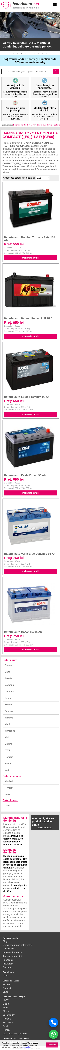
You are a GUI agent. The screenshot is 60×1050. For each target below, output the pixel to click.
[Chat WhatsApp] (53, 1034)
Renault (7, 1018)
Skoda (6, 1011)
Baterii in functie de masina (24, 125)
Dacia (6, 1004)
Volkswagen (9, 1015)
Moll (7, 737)
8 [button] (42, 53)
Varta (7, 770)
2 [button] (17, 53)
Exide (8, 698)
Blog (5, 941)
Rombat (9, 757)
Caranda (9, 685)
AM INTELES (52, 1045)
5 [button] (30, 53)
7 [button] (38, 53)
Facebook (8, 960)
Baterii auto (10, 660)
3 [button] (21, 53)
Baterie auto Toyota (44, 125)
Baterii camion (12, 776)
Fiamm (8, 704)
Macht (8, 724)
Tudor (8, 763)
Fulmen (9, 711)
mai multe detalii (30, 258)
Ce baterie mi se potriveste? (17, 945)
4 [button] (25, 53)
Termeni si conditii (12, 956)
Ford (5, 1007)
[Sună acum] (53, 1022)
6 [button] (34, 53)
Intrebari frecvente (12, 952)
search (55, 71)
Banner (9, 665)
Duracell (9, 691)
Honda (6, 1030)
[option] (30, 31)
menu (54, 4)
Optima (8, 744)
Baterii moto (10, 800)
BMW (7, 672)
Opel (5, 1026)
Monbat (9, 718)
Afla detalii (26, 1047)
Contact (7, 967)
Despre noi (8, 948)
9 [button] (46, 53)
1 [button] (13, 53)
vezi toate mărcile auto (15, 1033)
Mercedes (10, 731)
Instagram (8, 963)
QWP (7, 750)
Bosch (8, 678)
